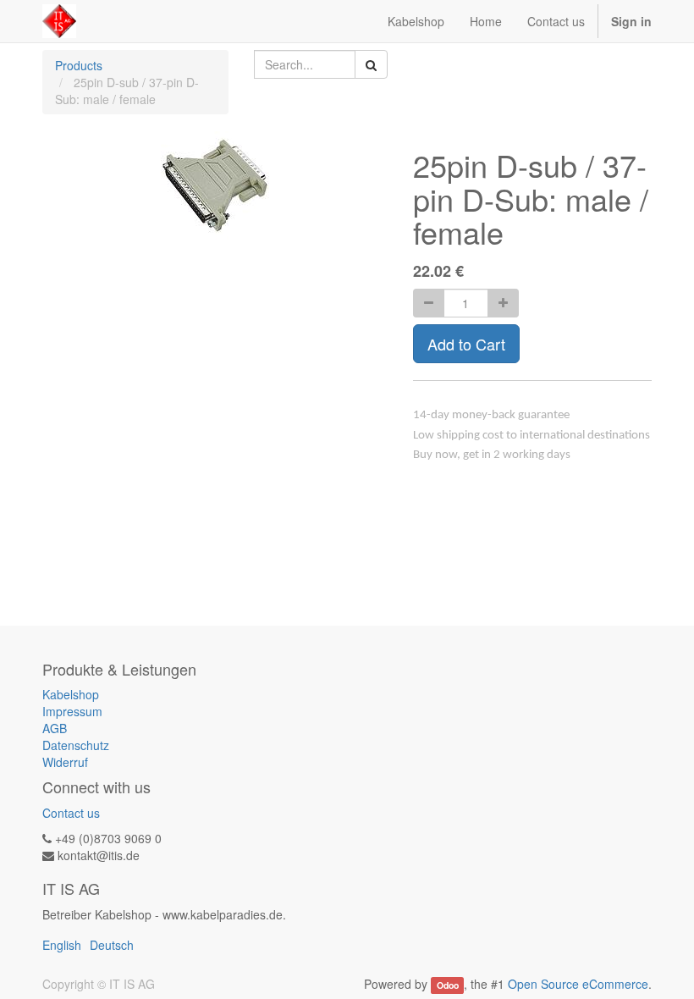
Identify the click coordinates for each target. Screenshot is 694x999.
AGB (54, 728)
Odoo (448, 985)
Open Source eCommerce (578, 983)
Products (78, 65)
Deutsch (112, 944)
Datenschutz (75, 745)
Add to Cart (466, 344)
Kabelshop (70, 694)
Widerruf (65, 761)
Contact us (71, 812)
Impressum (72, 711)
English (61, 944)
